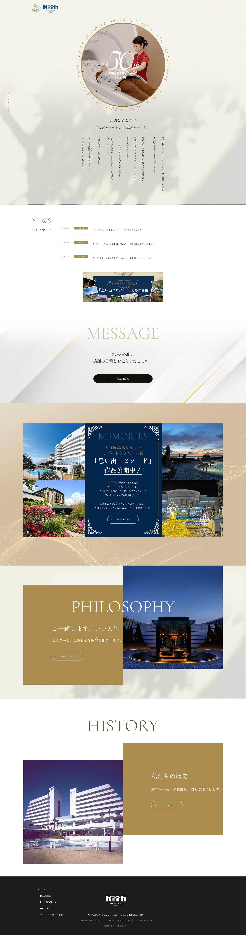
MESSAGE (45, 895)
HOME (41, 889)
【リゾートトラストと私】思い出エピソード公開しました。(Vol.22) (122, 258)
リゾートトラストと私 (51, 914)
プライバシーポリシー (143, 921)
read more (123, 378)
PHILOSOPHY (48, 902)
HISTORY (45, 908)
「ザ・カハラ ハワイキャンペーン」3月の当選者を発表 (116, 229)
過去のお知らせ (43, 230)
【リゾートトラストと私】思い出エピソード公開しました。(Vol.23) (122, 244)
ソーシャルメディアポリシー (118, 921)
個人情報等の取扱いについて (91, 921)
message (123, 333)
